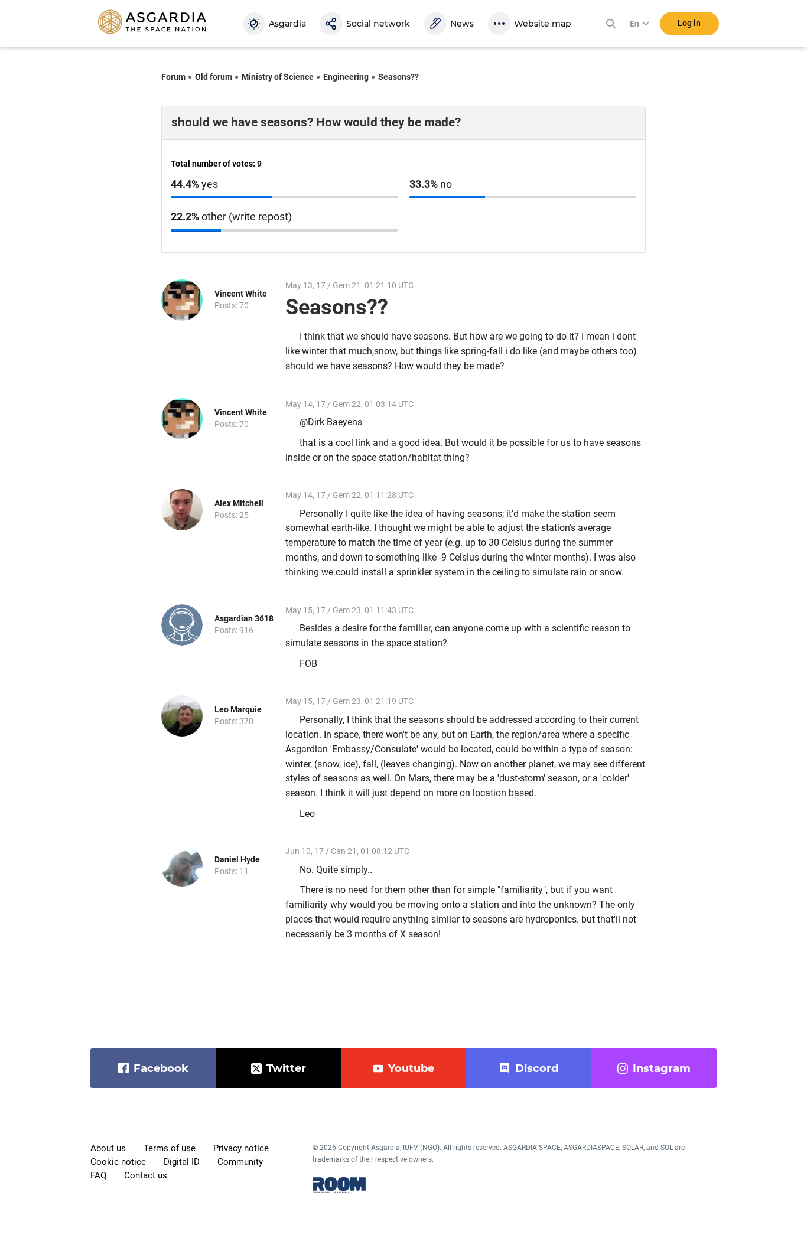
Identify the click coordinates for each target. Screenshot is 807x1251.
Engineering (346, 77)
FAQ (98, 1175)
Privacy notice (241, 1148)
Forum (173, 77)
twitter (286, 1068)
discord (536, 1068)
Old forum (213, 77)
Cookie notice (118, 1161)
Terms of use (170, 1148)
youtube (411, 1068)
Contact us (145, 1175)
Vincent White (240, 293)
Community (240, 1161)
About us (108, 1148)
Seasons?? (398, 77)
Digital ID (182, 1161)
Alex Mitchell (238, 503)
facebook (161, 1068)
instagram (662, 1068)
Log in (689, 23)
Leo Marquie (238, 709)
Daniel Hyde (237, 859)
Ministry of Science (278, 77)
